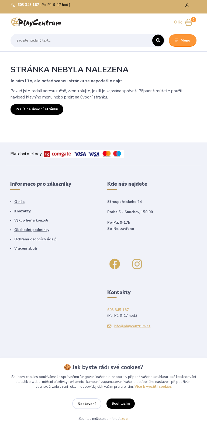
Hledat (158, 40)
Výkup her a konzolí (31, 220)
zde (124, 418)
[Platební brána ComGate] (83, 153)
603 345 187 (28, 5)
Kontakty (22, 211)
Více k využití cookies (153, 386)
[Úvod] (36, 22)
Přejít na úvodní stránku (37, 109)
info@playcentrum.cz (132, 326)
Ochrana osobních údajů (35, 239)
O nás (19, 201)
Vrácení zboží (25, 248)
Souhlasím (121, 403)
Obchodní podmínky (31, 229)
